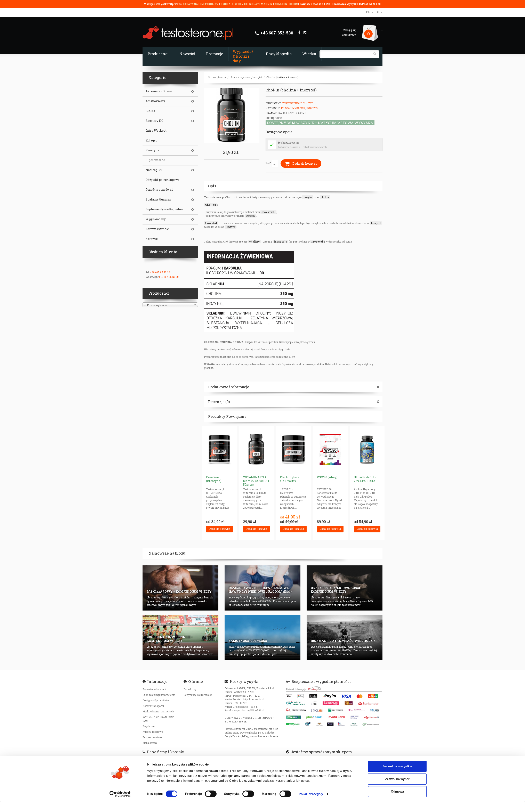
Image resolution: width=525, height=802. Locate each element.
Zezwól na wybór (397, 779)
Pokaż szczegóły (311, 794)
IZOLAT (254, 4)
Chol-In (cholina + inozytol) (282, 77)
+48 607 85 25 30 (160, 272)
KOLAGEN (281, 4)
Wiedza (309, 53)
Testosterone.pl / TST (297, 103)
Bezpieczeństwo (152, 737)
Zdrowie (152, 238)
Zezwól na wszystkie (397, 766)
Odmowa (397, 791)
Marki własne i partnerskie (158, 711)
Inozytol (257, 77)
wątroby (250, 215)
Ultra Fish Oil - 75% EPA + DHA (365, 479)
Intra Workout (156, 130)
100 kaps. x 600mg (288, 142)
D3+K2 (293, 4)
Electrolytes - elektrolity (289, 479)
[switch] (211, 794)
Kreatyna (152, 150)
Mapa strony (150, 742)
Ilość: (269, 163)
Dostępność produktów (156, 700)
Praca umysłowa (241, 77)
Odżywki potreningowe (162, 179)
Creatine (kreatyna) (213, 479)
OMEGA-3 (227, 4)
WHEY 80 (241, 4)
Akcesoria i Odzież (159, 91)
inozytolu (280, 241)
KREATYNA (191, 4)
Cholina (210, 204)
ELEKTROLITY (209, 4)
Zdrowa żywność (157, 229)
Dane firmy (190, 689)
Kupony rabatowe (153, 731)
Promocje (214, 53)
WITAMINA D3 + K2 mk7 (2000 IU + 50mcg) (256, 480)
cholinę (325, 197)
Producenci (158, 53)
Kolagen (152, 140)
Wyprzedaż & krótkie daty (243, 56)
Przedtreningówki (159, 189)
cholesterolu (268, 212)
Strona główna (217, 77)
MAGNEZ (267, 4)
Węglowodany (156, 219)
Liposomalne (155, 160)
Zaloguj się (349, 30)
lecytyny (230, 226)
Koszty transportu (153, 705)
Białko (150, 111)
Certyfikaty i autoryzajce (198, 694)
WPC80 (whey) (327, 477)
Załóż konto (349, 34)
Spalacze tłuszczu (158, 199)
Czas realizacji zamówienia (159, 694)
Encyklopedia (279, 53)
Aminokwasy (155, 101)
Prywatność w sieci (154, 689)
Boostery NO (154, 120)
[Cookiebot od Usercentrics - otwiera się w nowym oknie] (120, 794)
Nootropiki (154, 170)
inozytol (307, 197)
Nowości (187, 53)
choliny (254, 241)
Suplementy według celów (164, 209)
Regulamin (149, 726)
